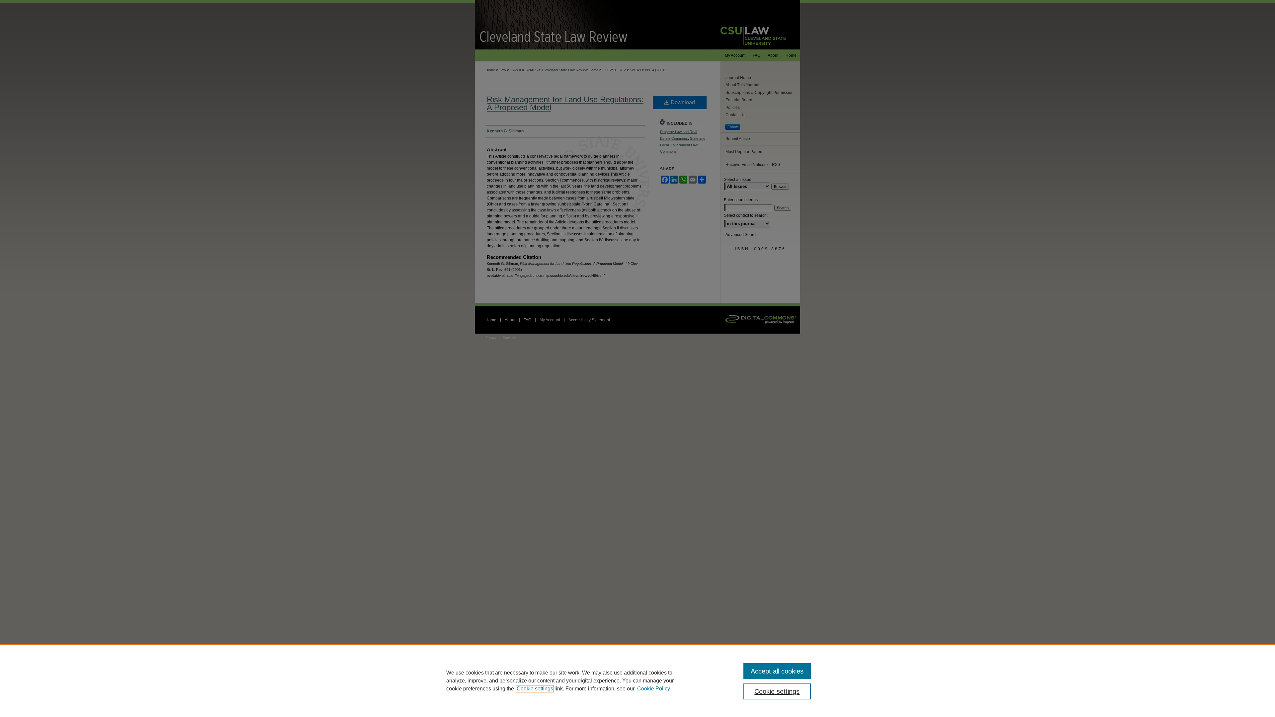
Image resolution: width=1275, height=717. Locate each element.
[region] (637, 680)
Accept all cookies (777, 671)
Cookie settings (535, 688)
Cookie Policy (653, 688)
